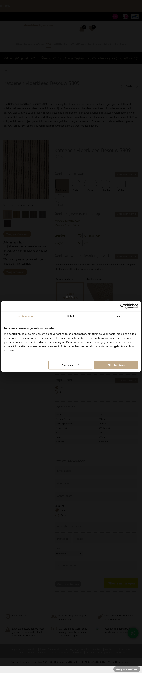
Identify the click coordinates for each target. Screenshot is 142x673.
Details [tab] (71, 316)
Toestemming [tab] (24, 316)
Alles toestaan (116, 364)
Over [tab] (117, 316)
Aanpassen (68, 364)
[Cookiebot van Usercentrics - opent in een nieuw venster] (123, 306)
